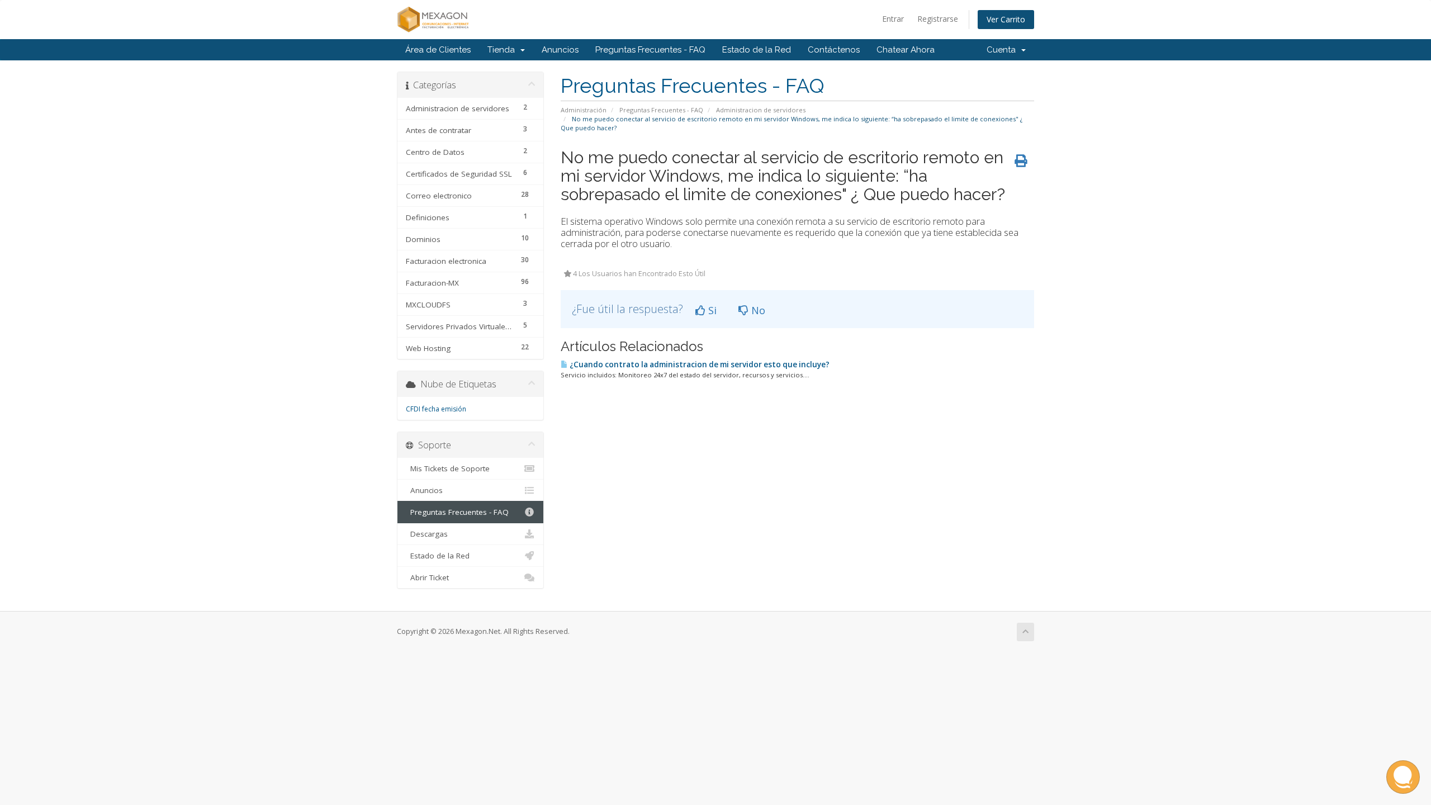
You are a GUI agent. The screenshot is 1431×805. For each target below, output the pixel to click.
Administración (583, 110)
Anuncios (560, 50)
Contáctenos (834, 50)
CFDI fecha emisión (436, 409)
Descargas (427, 534)
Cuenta (1003, 50)
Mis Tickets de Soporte (448, 468)
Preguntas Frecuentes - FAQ (650, 50)
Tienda (503, 50)
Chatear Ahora (905, 50)
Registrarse (937, 18)
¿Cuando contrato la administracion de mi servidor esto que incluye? (699, 364)
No (756, 310)
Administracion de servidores (760, 110)
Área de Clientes (438, 50)
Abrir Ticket (427, 577)
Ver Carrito (1006, 19)
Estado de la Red (756, 50)
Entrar (893, 18)
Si (711, 310)
